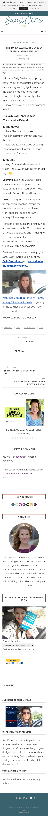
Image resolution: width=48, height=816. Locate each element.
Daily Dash (16, 43)
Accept (23, 9)
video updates (29, 328)
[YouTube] (27, 504)
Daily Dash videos (12, 261)
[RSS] (35, 504)
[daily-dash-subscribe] (24, 716)
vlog (41, 328)
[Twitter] (16, 504)
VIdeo (33, 43)
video (18, 328)
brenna (28, 55)
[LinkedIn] (24, 504)
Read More (34, 8)
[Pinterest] (20, 504)
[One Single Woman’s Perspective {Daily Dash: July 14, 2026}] (24, 412)
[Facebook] (13, 504)
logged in (21, 456)
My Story (25, 43)
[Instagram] (31, 504)
